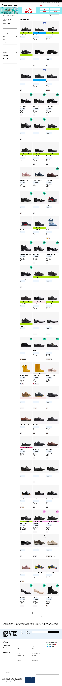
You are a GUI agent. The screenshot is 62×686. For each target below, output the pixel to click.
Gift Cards (18, 653)
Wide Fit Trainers (6, 23)
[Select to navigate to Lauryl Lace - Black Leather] (34, 65)
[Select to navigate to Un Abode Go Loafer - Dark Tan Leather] (47, 408)
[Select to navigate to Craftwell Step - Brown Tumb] (34, 532)
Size (4, 26)
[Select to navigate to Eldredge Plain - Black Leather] (47, 189)
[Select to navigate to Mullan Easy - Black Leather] (34, 556)
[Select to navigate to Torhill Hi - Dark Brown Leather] (23, 359)
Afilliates (33, 648)
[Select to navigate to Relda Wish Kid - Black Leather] (34, 164)
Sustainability (33, 665)
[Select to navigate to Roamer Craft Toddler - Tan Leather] (36, 408)
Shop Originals (6, 652)
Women (19, 5)
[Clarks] (7, 5)
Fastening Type (6, 58)
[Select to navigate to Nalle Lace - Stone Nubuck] (49, 359)
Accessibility (33, 646)
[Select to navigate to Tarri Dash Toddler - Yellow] (47, 238)
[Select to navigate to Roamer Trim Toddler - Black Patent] (21, 581)
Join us (53, 632)
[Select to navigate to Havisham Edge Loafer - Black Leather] (47, 263)
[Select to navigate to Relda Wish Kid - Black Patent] (47, 164)
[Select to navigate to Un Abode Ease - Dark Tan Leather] (47, 433)
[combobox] (54, 16)
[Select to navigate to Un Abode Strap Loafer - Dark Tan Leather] (34, 433)
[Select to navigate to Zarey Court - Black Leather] (36, 606)
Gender (4, 65)
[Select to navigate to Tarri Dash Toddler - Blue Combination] (21, 384)
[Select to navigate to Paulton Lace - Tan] (49, 90)
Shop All (44, 9)
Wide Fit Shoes (6, 20)
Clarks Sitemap (34, 655)
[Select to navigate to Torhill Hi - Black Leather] (25, 359)
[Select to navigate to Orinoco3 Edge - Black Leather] (21, 115)
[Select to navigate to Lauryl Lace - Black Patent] (47, 65)
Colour (4, 30)
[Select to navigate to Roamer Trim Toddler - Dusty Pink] (21, 507)
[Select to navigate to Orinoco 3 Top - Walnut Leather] (47, 606)
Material (4, 42)
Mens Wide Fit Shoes (7, 19)
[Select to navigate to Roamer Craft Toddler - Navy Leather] (23, 408)
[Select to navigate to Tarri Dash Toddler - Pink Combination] (49, 238)
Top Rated (5, 52)
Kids (24, 5)
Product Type (5, 33)
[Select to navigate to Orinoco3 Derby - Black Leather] (47, 115)
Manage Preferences (30, 682)
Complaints (19, 646)
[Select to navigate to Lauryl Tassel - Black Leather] (21, 556)
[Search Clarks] (51, 5)
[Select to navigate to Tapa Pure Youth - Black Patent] (21, 532)
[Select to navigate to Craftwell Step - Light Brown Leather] (36, 532)
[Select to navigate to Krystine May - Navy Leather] (34, 213)
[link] (44, 23)
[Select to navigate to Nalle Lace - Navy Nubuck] (51, 359)
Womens (23, 631)
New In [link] (39, 373)
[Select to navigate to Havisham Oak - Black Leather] (34, 263)
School (16, 5)
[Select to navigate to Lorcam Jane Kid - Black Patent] (34, 507)
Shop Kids (5, 650)
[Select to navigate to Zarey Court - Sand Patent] (21, 606)
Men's (44, 11)
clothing (37, 5)
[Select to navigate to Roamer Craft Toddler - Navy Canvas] (21, 408)
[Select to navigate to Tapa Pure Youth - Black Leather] (47, 507)
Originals (27, 5)
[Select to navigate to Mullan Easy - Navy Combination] (36, 556)
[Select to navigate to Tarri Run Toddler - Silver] (36, 384)
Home (4, 15)
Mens (28, 631)
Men (22, 5)
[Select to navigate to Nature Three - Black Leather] (47, 458)
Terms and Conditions (20, 665)
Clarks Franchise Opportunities (36, 653)
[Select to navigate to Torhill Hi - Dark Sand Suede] (21, 359)
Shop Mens (5, 647)
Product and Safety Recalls (20, 655)
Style (4, 36)
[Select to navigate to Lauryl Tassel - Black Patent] (21, 90)
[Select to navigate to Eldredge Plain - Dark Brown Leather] (21, 213)
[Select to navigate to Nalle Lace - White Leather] (47, 359)
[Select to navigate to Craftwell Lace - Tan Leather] (47, 532)
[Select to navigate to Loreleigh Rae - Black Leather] (34, 334)
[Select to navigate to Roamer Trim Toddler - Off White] (23, 507)
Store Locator (19, 662)
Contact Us (18, 648)
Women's (55, 9)
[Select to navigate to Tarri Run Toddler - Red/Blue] (34, 384)
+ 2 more (54, 556)
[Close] (34, 675)
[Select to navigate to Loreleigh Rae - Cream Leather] (36, 334)
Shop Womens (6, 645)
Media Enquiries (34, 658)
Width (4, 39)
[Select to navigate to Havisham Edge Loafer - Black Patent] (21, 287)
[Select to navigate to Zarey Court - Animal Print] (23, 606)
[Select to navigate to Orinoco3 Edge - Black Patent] (34, 115)
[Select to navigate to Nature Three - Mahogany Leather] (34, 458)
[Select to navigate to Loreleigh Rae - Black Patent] (47, 334)
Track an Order (19, 667)
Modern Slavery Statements (35, 660)
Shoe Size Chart (19, 660)
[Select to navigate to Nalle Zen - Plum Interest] (47, 556)
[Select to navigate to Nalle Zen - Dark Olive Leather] (49, 556)
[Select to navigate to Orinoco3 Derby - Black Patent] (21, 139)
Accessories (32, 5)
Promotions (33, 662)
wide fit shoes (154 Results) (11, 15)
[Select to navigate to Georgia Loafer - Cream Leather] (34, 482)
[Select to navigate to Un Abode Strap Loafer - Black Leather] (21, 433)
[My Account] (58, 5)
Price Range (5, 49)
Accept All (30, 677)
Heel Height (5, 55)
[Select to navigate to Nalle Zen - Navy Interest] (51, 556)
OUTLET (41, 5)
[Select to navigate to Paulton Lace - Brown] (47, 90)
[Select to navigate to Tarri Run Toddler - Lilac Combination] (38, 384)
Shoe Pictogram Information (21, 658)
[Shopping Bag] (61, 5)
